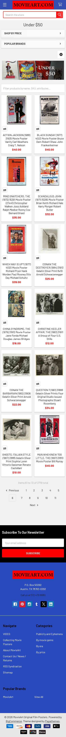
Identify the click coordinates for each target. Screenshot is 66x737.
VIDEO (6, 633)
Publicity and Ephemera (49, 633)
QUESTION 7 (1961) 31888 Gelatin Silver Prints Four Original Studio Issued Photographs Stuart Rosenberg (49, 396)
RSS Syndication (12, 666)
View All (38, 696)
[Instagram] (29, 604)
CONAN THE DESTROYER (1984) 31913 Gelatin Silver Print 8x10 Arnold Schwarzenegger (49, 269)
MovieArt (8, 696)
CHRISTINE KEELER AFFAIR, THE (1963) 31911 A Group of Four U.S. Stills (49, 333)
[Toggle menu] (4, 4)
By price (40, 652)
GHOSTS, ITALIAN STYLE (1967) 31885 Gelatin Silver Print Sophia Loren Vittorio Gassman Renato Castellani (16, 461)
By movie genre (44, 640)
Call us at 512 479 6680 (33, 595)
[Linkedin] (51, 604)
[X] (44, 604)
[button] (61, 54)
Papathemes (52, 721)
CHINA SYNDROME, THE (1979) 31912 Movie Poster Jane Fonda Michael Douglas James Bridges (17, 333)
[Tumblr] (37, 604)
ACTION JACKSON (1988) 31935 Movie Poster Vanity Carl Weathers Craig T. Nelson (16, 140)
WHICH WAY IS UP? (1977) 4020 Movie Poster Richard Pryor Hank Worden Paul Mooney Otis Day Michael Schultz (16, 271)
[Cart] (61, 4)
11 (55, 497)
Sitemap (8, 672)
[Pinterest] (22, 604)
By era (39, 646)
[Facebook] (15, 604)
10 (46, 497)
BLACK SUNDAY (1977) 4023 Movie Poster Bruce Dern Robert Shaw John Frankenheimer (49, 140)
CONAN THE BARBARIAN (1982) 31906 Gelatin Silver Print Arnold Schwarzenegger (16, 395)
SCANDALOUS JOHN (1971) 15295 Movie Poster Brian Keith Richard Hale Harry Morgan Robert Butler (50, 203)
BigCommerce (14, 721)
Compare (4, 128)
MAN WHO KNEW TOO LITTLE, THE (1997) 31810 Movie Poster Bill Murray (49, 458)
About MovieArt (12, 650)
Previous (13, 490)
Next (33, 505)
